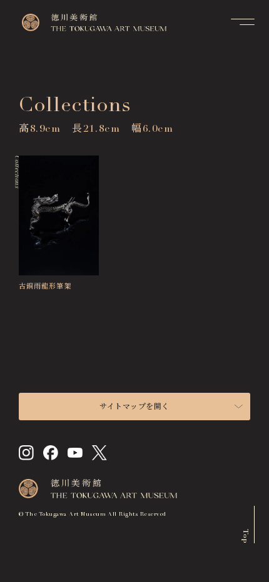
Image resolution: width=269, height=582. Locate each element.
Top (245, 535)
